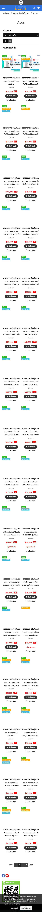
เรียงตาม (7, 30)
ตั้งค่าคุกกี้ (14, 908)
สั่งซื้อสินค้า (12, 96)
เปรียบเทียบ (12, 100)
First (11, 864)
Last (31, 864)
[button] (33, 8)
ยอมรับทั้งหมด (26, 908)
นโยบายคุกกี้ (16, 904)
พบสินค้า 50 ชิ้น (9, 47)
